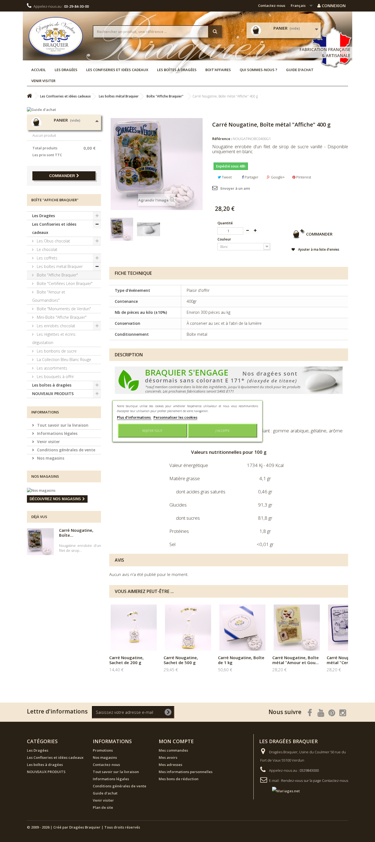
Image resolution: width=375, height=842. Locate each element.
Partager (251, 177)
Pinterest (303, 177)
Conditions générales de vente (65, 449)
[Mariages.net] (280, 790)
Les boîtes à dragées (177, 69)
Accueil (38, 69)
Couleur (224, 239)
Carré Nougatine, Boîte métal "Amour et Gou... (295, 660)
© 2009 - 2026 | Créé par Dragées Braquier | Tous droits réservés (83, 827)
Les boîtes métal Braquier (59, 266)
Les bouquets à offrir (55, 376)
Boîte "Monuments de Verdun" (63, 308)
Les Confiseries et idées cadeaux (117, 69)
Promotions (103, 750)
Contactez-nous (271, 5)
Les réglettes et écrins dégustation (53, 338)
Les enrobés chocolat (55, 325)
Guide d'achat (300, 69)
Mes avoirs (168, 757)
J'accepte (223, 430)
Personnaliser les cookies (175, 417)
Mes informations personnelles (185, 771)
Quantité (225, 222)
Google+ (277, 177)
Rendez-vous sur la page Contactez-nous (314, 780)
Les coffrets (46, 258)
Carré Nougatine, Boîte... (76, 532)
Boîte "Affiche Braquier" (57, 275)
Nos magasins (50, 458)
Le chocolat (46, 249)
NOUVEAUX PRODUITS (53, 393)
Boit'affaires (218, 69)
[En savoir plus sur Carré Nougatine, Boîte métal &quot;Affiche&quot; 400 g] (40, 541)
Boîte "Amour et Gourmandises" (48, 296)
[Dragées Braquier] (56, 36)
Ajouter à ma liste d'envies (318, 249)
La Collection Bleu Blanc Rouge (63, 359)
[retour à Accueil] (29, 96)
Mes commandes (173, 750)
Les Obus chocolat (53, 241)
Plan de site (103, 807)
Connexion (333, 5)
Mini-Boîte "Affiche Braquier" (61, 317)
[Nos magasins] (64, 490)
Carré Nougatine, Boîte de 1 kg (241, 660)
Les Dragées (66, 69)
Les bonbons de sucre (56, 351)
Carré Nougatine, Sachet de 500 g (181, 660)
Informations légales (56, 433)
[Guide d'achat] (64, 109)
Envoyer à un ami (235, 188)
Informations (45, 412)
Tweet (226, 177)
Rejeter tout (152, 430)
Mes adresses (170, 764)
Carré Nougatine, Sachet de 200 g (126, 660)
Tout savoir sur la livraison (62, 425)
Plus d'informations (134, 417)
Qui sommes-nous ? (258, 69)
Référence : (222, 138)
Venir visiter (43, 80)
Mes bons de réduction (178, 778)
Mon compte (176, 741)
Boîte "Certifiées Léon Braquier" (64, 283)
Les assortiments (51, 368)
